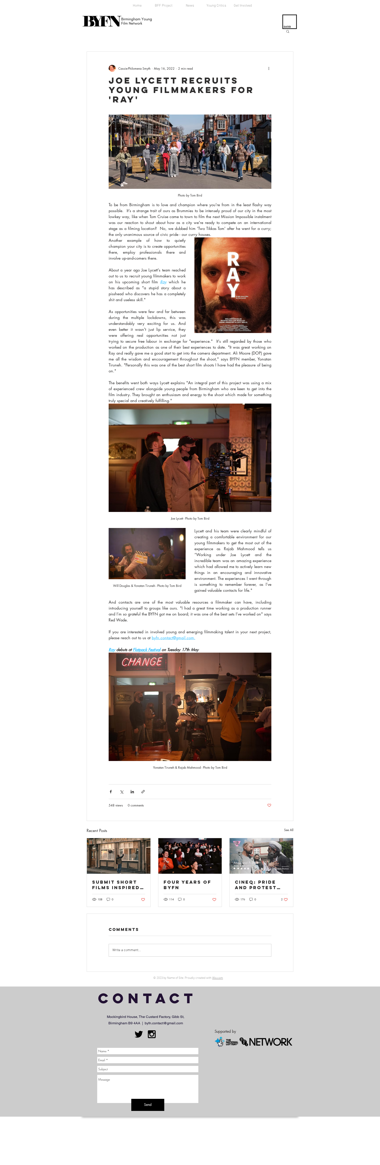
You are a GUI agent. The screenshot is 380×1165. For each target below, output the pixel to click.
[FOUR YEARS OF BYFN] (190, 856)
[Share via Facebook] (111, 792)
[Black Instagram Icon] (151, 1034)
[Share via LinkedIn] (132, 792)
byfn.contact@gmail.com (164, 1023)
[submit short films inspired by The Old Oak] (118, 856)
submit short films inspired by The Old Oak (117, 884)
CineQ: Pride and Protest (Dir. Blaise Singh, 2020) (256, 884)
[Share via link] (143, 792)
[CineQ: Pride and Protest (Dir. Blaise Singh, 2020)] (261, 856)
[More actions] (268, 68)
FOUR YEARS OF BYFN (187, 884)
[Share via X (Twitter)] (121, 792)
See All (288, 830)
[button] (288, 31)
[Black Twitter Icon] (138, 1034)
